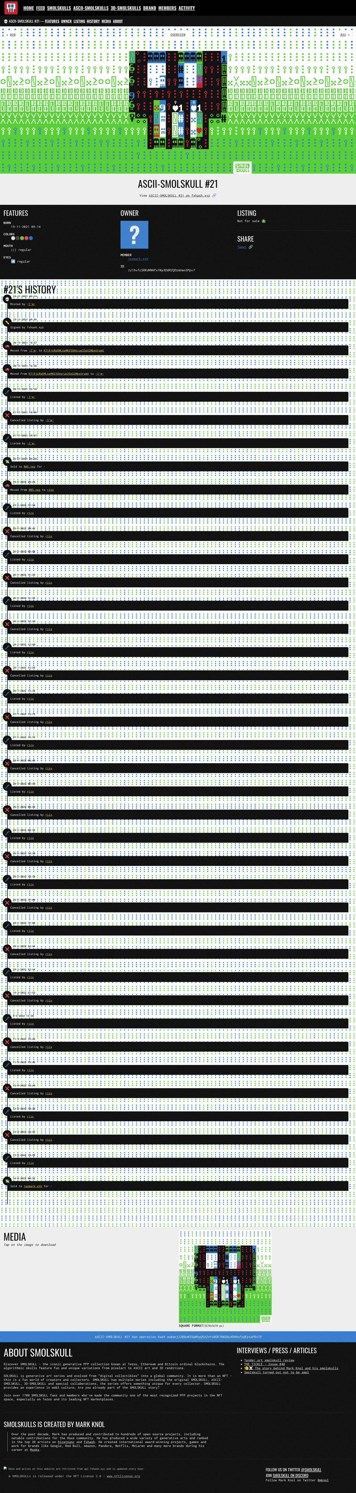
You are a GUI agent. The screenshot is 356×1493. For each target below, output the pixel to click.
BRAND (149, 7)
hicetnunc (66, 1442)
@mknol (323, 1480)
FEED (40, 7)
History (93, 21)
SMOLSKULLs (59, 7)
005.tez (29, 466)
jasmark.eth (138, 259)
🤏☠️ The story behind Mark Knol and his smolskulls (291, 1368)
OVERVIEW (178, 35)
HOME (28, 7)
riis (50, 489)
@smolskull (311, 1469)
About (118, 21)
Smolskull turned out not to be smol (276, 1372)
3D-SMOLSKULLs (126, 7)
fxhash (89, 1442)
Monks (34, 1450)
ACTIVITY (187, 7)
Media (106, 21)
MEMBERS (167, 7)
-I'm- (31, 304)
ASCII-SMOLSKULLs (90, 7)
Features (52, 21)
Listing (79, 21)
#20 (13, 35)
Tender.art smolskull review (269, 1360)
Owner (66, 21)
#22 (343, 35)
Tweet (242, 247)
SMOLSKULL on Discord (290, 1475)
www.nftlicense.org (123, 1476)
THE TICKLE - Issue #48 (264, 1364)
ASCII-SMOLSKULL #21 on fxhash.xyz (179, 195)
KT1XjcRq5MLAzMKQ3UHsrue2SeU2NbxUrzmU (74, 350)
